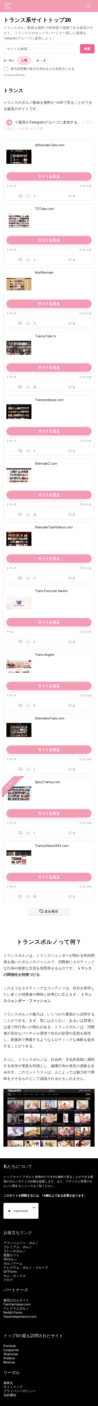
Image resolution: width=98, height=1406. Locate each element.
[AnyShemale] (18, 284)
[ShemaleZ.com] (18, 475)
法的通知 (9, 1395)
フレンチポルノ (14, 1251)
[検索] (88, 6)
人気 (24, 60)
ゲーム (10, 631)
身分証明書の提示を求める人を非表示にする (42, 69)
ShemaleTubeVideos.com (54, 527)
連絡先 (8, 1383)
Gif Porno (10, 1271)
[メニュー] (8, 6)
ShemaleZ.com (46, 463)
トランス (11, 185)
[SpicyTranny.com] (18, 793)
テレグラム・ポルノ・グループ (25, 1267)
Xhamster (10, 1354)
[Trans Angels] (18, 666)
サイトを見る (49, 176)
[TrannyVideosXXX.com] (18, 857)
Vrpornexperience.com (20, 1316)
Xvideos (9, 1358)
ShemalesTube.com (49, 718)
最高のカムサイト (16, 1300)
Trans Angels (44, 654)
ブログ (8, 1280)
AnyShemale (44, 272)
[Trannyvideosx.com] (18, 411)
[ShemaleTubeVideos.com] (18, 539)
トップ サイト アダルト (18, 1177)
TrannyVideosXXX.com (52, 846)
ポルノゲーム (13, 1263)
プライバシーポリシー (19, 1391)
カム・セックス (14, 1275)
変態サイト (11, 1255)
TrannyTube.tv (45, 336)
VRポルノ (10, 1259)
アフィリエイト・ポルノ (21, 1243)
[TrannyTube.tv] (18, 347)
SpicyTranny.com (47, 782)
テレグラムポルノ (16, 1308)
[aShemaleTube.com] (18, 156)
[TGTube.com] (18, 220)
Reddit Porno (12, 1312)
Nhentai (9, 1362)
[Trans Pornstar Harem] (18, 602)
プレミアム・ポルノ (17, 1247)
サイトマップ (13, 1387)
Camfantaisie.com (17, 1304)
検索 (87, 48)
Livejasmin (11, 1350)
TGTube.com (44, 209)
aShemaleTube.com (49, 145)
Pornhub (9, 1346)
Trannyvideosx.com (49, 400)
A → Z (41, 60)
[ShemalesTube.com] (18, 730)
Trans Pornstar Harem (51, 591)
